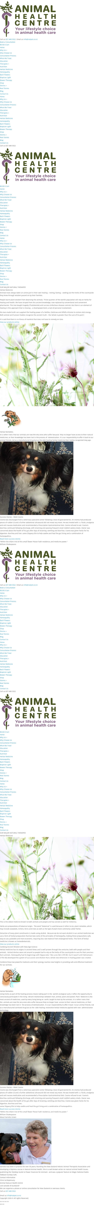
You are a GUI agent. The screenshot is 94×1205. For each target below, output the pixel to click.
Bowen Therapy (6, 80)
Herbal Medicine (6, 69)
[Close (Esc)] (8, 1201)
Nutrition (3, 66)
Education (4, 61)
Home (2, 47)
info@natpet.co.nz (31, 39)
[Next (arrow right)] (3, 1204)
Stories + (3, 85)
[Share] (5, 1201)
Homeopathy (5, 72)
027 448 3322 (11, 39)
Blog (1, 91)
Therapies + (4, 64)
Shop (2, 83)
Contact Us (4, 94)
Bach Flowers (5, 75)
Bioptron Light (5, 77)
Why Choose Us (6, 53)
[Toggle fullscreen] (3, 1201)
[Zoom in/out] (1, 1201)
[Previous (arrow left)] (1, 1204)
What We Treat (5, 58)
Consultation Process (8, 56)
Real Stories (4, 88)
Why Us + (3, 50)
